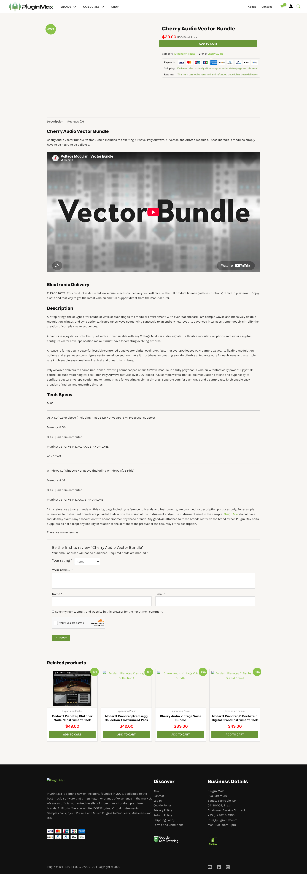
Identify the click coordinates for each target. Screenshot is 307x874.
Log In (158, 800)
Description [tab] (55, 121)
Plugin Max (231, 514)
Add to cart (208, 43)
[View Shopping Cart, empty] (281, 6)
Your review (62, 570)
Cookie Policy (162, 805)
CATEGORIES (91, 6)
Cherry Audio (215, 53)
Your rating (62, 560)
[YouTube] (210, 867)
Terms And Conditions (169, 825)
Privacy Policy (163, 810)
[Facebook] (219, 867)
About (252, 6)
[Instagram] (227, 867)
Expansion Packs (184, 53)
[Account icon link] (291, 6)
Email (160, 594)
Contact (267, 6)
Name (57, 594)
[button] (73, 6)
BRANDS (65, 6)
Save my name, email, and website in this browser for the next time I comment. (109, 611)
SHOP (115, 6)
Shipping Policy (164, 820)
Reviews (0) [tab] (75, 121)
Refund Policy (163, 815)
